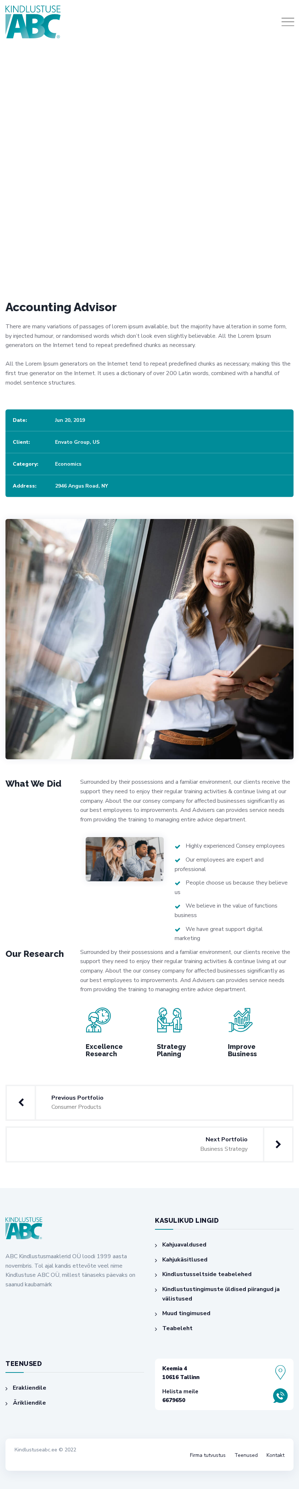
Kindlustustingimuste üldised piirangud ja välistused (221, 1294)
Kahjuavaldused (184, 1245)
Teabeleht (177, 1328)
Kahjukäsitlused (184, 1260)
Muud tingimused (186, 1313)
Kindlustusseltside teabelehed (207, 1274)
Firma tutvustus (208, 1455)
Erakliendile (29, 1388)
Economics (68, 464)
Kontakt (275, 1455)
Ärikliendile (29, 1403)
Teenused (246, 1455)
